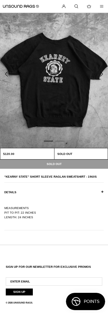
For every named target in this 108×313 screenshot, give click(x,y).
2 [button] (60, 140)
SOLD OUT (64, 153)
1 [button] (48, 140)
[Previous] (6, 74)
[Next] (101, 74)
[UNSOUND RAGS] (21, 6)
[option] (54, 80)
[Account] (63, 6)
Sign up (19, 291)
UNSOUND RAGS (22, 302)
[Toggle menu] (101, 6)
